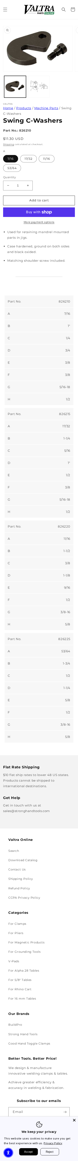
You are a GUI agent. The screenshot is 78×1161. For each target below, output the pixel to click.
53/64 (12, 168)
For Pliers (16, 933)
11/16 (46, 159)
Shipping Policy (20, 879)
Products (23, 108)
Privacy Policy (53, 1143)
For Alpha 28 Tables (23, 970)
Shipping (8, 144)
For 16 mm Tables (22, 998)
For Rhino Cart (19, 989)
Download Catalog (23, 860)
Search (13, 851)
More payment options (39, 222)
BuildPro (15, 1025)
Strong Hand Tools (22, 1034)
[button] (5, 9)
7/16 (10, 159)
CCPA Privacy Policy (24, 898)
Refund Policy (19, 888)
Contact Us (17, 869)
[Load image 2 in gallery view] (39, 87)
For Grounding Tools (24, 952)
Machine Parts (46, 108)
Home (8, 108)
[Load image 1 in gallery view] (15, 87)
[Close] (74, 1120)
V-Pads (13, 961)
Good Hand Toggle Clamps (29, 1043)
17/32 (28, 159)
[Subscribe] (64, 1112)
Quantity (9, 177)
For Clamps (17, 924)
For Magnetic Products (26, 942)
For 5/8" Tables (20, 980)
